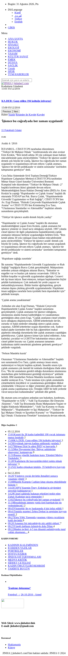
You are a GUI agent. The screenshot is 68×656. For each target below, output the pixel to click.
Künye (11, 647)
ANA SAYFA (15, 38)
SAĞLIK (13, 65)
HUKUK (13, 41)
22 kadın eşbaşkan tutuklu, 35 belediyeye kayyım (36, 467)
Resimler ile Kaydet (26, 114)
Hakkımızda (14, 644)
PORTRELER (15, 551)
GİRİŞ (11, 27)
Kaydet (41, 114)
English (18, 21)
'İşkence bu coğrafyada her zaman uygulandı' (34, 499)
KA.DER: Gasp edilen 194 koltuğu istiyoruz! (26, 95)
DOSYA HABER (17, 554)
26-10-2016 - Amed (31, 594)
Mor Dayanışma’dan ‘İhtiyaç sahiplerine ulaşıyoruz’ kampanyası (32, 451)
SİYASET (13, 44)
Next (16, 111)
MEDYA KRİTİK (17, 559)
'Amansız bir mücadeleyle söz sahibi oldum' (34, 523)
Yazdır (11, 114)
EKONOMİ (14, 50)
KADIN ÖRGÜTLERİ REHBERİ (26, 565)
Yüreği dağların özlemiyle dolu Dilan (30, 526)
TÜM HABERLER (18, 74)
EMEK (12, 59)
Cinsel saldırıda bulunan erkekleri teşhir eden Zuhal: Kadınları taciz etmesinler (34, 495)
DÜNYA (12, 62)
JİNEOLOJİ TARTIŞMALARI (24, 556)
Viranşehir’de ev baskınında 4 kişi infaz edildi (35, 508)
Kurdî (18, 12)
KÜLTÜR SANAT (18, 56)
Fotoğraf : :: (14, 594)
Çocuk (11, 68)
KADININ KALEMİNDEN (23, 545)
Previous (7, 111)
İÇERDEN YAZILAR (20, 548)
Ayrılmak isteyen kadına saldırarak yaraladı (33, 443)
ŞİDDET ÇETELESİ (19, 562)
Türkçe (18, 18)
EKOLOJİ (13, 47)
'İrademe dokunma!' (19, 588)
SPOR (11, 71)
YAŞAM (12, 53)
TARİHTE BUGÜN (19, 568)
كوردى (18, 15)
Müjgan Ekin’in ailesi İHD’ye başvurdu (32, 446)
